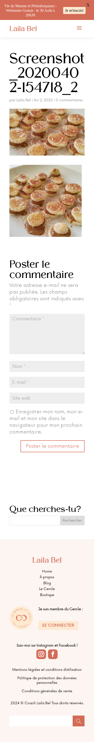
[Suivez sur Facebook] (53, 654)
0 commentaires (69, 100)
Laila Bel (23, 100)
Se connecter (58, 625)
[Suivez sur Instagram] (41, 654)
